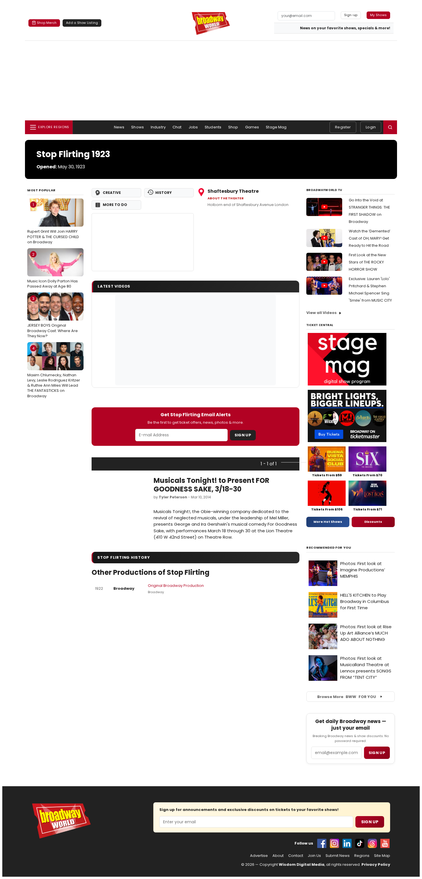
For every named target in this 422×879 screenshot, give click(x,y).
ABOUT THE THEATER (226, 198)
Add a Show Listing (82, 22)
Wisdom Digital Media (301, 864)
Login (371, 127)
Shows (137, 127)
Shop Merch (47, 22)
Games (252, 127)
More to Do (115, 204)
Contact (295, 855)
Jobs (193, 127)
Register (343, 127)
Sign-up (351, 15)
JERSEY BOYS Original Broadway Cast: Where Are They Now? (52, 317)
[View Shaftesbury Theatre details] (142, 242)
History (163, 192)
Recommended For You (328, 547)
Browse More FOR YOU (346, 696)
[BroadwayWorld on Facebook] (322, 843)
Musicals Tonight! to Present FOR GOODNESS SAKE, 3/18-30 (211, 485)
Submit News (338, 855)
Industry (158, 127)
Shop (233, 127)
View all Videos (321, 312)
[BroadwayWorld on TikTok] (360, 843)
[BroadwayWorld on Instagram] (334, 843)
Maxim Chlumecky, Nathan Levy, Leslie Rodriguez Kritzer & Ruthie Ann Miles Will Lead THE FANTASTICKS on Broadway (53, 372)
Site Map (382, 855)
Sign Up (243, 435)
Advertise (259, 855)
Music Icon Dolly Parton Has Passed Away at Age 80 (52, 270)
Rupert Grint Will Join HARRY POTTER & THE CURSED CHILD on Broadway (53, 223)
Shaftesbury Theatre (233, 191)
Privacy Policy (375, 864)
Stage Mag (276, 127)
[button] (390, 127)
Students (213, 127)
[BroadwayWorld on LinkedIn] (347, 843)
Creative (112, 192)
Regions (361, 855)
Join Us (314, 855)
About (278, 855)
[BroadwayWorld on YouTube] (385, 843)
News (119, 127)
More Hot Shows (327, 521)
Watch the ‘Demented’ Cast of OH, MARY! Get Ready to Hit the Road (369, 238)
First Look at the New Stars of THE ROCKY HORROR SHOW (367, 262)
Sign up (377, 752)
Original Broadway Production (176, 585)
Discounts (373, 521)
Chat (177, 127)
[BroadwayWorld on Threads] (372, 843)
